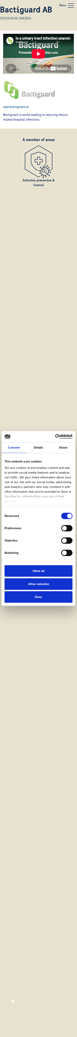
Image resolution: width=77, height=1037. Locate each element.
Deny (38, 597)
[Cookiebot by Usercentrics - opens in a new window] (55, 436)
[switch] (66, 528)
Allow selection (38, 584)
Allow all (38, 571)
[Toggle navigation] (71, 5)
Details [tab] (38, 447)
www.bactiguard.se (16, 107)
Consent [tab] (14, 447)
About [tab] (63, 447)
